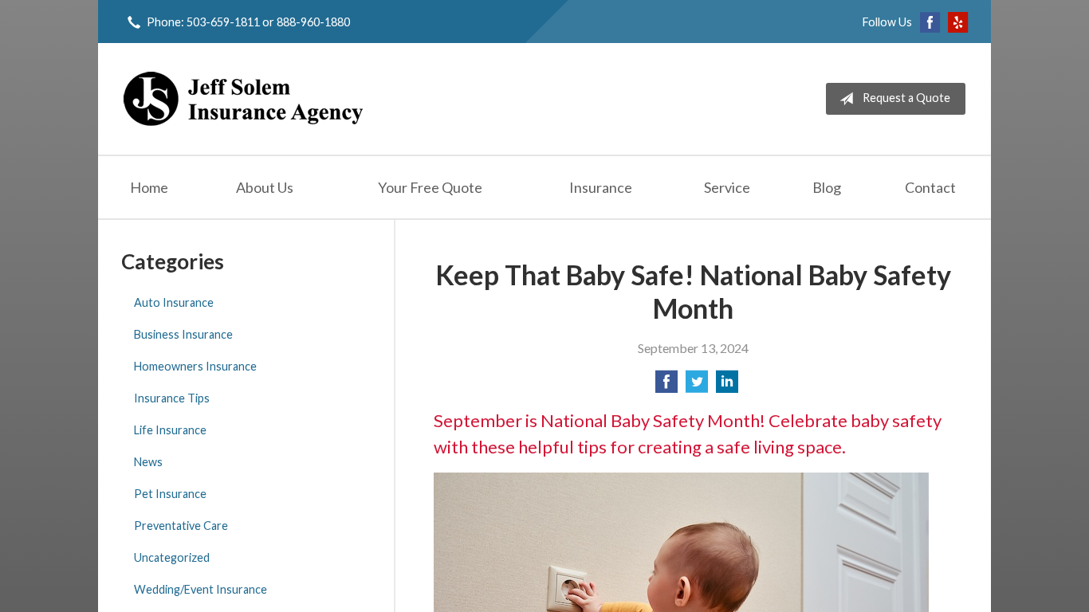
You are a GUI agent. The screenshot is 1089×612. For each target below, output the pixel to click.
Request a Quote (906, 97)
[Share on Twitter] (697, 386)
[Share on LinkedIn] (727, 386)
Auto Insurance (174, 302)
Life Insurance (170, 430)
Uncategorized (172, 557)
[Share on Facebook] (666, 386)
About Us (264, 187)
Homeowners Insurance (195, 366)
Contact (930, 187)
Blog (826, 187)
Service (727, 187)
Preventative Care (181, 525)
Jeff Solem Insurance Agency (243, 99)
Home (149, 187)
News (148, 462)
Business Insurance (183, 334)
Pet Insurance (170, 493)
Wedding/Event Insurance (200, 589)
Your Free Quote (430, 187)
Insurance (600, 187)
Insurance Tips (172, 398)
